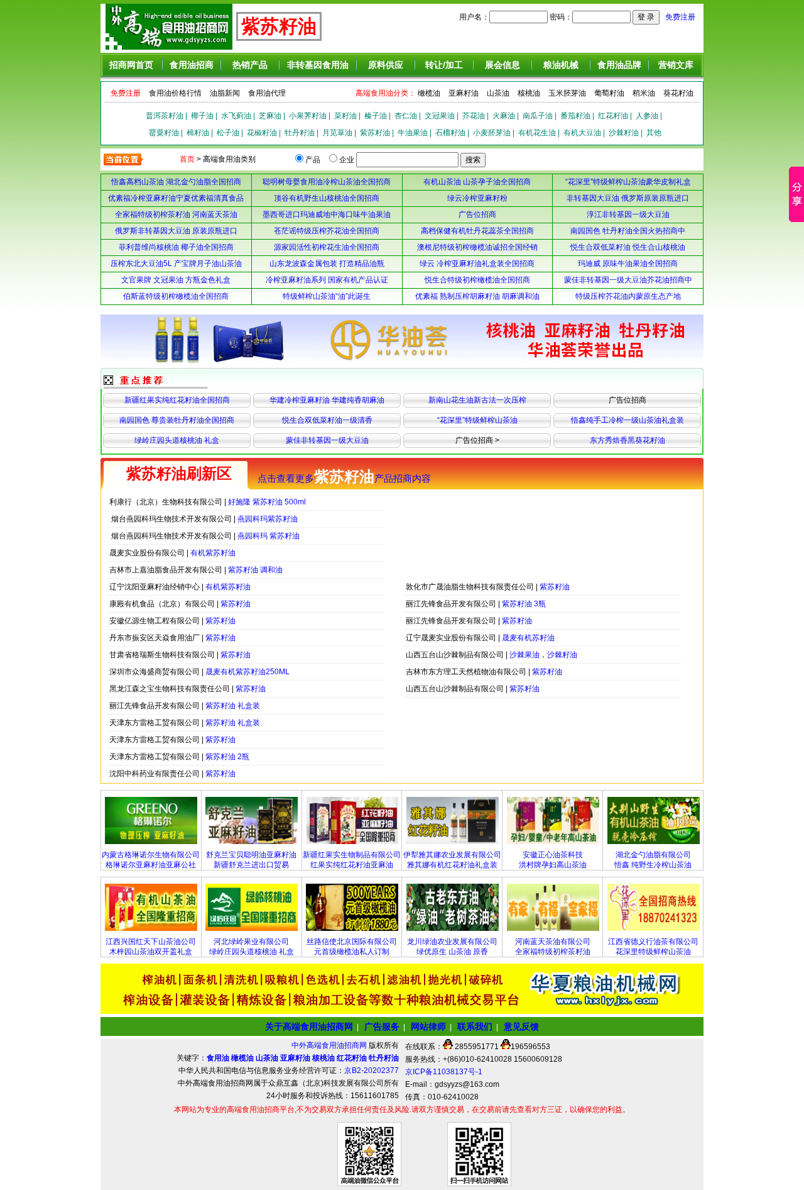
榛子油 (375, 115)
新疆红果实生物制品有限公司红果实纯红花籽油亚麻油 (352, 859)
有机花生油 (537, 132)
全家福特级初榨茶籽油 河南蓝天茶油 (176, 214)
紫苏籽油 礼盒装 (232, 705)
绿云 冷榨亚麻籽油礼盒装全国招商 (477, 263)
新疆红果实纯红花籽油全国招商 (177, 400)
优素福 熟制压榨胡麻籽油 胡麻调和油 (477, 296)
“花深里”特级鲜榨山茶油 (477, 420)
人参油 (647, 115)
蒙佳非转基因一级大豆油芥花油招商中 (628, 279)
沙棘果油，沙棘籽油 (543, 654)
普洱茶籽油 (164, 115)
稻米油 (644, 93)
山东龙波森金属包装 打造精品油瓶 (326, 263)
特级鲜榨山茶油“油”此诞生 (327, 296)
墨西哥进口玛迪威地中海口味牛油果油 (327, 214)
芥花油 (473, 115)
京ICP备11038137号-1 (443, 1071)
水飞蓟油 (236, 115)
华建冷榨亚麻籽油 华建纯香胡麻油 (326, 400)
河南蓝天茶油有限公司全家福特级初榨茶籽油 (552, 946)
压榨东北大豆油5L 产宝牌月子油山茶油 (176, 263)
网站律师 (428, 1026)
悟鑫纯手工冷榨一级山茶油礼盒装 (627, 420)
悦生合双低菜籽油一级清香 (327, 420)
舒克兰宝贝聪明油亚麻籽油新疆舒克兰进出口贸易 (251, 859)
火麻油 (503, 115)
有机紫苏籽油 (213, 552)
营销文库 (675, 65)
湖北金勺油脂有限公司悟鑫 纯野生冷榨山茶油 (653, 859)
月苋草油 (337, 132)
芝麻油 (270, 115)
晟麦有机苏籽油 (528, 637)
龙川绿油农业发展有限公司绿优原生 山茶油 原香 (452, 946)
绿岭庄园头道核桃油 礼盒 (176, 440)
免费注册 (680, 17)
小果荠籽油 (308, 115)
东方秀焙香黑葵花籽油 (627, 440)
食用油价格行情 (175, 93)
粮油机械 (561, 65)
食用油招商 (192, 65)
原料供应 (385, 65)
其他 (653, 132)
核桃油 (529, 93)
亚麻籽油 (463, 93)
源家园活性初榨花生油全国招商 (326, 247)
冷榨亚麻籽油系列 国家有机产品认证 (327, 279)
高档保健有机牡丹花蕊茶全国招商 (477, 230)
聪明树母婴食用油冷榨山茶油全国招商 (327, 181)
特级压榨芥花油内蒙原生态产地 (628, 296)
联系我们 (474, 1026)
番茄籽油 (575, 115)
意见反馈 (521, 1026)
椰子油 (202, 115)
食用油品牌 (619, 65)
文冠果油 (440, 115)
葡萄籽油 (609, 93)
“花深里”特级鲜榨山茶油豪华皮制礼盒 (628, 181)
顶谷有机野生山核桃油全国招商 (326, 198)
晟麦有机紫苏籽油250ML (247, 671)
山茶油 (498, 93)
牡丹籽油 (300, 132)
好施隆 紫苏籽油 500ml (267, 502)
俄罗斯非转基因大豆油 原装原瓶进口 (176, 230)
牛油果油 (413, 132)
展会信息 (502, 65)
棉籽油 (198, 132)
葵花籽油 (678, 93)
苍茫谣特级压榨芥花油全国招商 (326, 230)
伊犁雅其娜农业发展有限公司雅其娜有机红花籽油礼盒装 (452, 859)
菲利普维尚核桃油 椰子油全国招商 (176, 247)
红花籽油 (613, 115)
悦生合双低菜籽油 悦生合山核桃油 (627, 247)
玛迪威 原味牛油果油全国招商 (628, 263)
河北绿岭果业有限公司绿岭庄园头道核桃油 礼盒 (251, 946)
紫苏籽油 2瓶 (227, 756)
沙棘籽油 (624, 132)
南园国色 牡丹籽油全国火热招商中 (627, 230)
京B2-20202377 (371, 1070)
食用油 (218, 1058)
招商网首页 (131, 65)
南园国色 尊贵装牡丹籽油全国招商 (176, 420)
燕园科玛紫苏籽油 (267, 518)
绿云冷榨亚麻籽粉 (477, 198)
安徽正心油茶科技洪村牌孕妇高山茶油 (553, 859)
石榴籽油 (450, 132)
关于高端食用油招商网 (309, 1026)
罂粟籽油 (164, 132)
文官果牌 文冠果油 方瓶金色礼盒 (176, 279)
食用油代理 (267, 93)
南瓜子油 (538, 115)
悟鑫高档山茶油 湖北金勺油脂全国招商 (176, 181)
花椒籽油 (262, 132)
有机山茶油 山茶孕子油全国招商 (477, 181)
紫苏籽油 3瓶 (524, 603)
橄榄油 (429, 93)
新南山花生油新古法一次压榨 (477, 400)
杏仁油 (405, 115)
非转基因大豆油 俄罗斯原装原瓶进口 (628, 198)
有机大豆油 (582, 132)
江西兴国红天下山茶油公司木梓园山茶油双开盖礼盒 (151, 946)
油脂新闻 (225, 93)
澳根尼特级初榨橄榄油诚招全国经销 (477, 247)
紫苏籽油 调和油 (255, 569)
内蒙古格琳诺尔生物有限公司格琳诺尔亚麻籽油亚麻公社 (151, 859)
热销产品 (250, 65)
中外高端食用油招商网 (330, 1045)
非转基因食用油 (318, 65)
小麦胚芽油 (492, 132)
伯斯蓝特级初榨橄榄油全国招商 (176, 296)
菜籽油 (345, 115)
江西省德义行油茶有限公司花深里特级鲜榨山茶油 (653, 946)
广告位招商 (477, 214)
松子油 (228, 132)
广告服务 (381, 1026)
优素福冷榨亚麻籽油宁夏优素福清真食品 (176, 198)
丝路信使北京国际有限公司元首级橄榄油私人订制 (352, 946)
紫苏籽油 (375, 132)
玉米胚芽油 (567, 93)
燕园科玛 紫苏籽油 (268, 535)
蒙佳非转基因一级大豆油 (327, 440)
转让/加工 (444, 65)
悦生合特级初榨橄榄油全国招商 (477, 279)
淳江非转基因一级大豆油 (628, 214)
